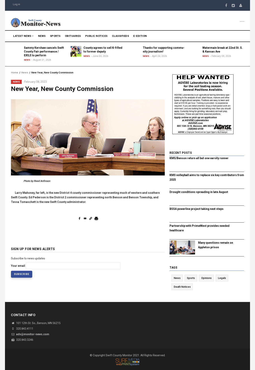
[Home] (36, 21)
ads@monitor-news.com (32, 334)
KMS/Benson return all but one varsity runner (199, 158)
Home (14, 72)
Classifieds (120, 35)
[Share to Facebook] (79, 218)
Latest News (22, 35)
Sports (55, 35)
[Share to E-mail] (85, 218)
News (42, 35)
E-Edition (140, 35)
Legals (222, 278)
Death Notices (182, 286)
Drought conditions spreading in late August (199, 192)
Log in (16, 4)
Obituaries (73, 35)
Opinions (206, 278)
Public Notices (96, 35)
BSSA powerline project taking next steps (197, 208)
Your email (18, 265)
